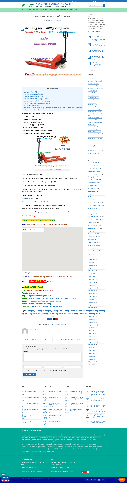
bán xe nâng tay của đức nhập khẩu (29, 437)
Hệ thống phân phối (73, 1)
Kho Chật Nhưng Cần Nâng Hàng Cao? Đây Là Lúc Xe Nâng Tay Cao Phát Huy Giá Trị (98, 38)
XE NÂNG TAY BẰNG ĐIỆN (95, 219)
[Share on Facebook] (48, 319)
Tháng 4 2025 (91, 305)
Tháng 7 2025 (91, 296)
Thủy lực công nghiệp (93, 174)
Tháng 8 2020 (91, 313)
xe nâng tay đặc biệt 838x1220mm (56, 448)
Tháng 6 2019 (91, 353)
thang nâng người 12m (36, 439)
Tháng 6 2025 (91, 299)
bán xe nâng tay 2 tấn (92, 99)
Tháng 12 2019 (92, 336)
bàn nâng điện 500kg (92, 90)
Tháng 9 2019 (91, 344)
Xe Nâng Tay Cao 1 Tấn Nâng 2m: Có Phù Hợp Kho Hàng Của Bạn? (97, 64)
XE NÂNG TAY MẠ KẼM (94, 208)
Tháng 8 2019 (91, 347)
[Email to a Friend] (54, 319)
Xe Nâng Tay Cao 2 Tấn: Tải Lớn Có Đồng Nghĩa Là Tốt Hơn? (98, 45)
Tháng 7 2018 (91, 364)
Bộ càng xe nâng (92, 185)
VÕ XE (89, 196)
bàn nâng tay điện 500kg (93, 85)
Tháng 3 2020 (91, 327)
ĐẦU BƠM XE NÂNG (93, 225)
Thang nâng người (92, 222)
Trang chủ (25, 9)
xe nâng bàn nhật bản (92, 106)
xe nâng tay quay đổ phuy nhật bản (40, 448)
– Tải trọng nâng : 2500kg (31, 92)
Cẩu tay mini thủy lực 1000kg (64, 437)
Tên (24, 364)
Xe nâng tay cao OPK (97, 446)
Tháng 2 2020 (91, 330)
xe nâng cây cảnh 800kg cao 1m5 (95, 117)
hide (56, 88)
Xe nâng (24, 198)
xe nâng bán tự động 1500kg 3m (95, 111)
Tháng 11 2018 (92, 362)
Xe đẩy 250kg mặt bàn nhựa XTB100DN (35, 339)
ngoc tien (59, 20)
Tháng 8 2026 (91, 259)
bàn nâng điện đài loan (92, 92)
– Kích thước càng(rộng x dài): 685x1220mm (36, 98)
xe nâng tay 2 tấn (91, 124)
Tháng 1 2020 (91, 333)
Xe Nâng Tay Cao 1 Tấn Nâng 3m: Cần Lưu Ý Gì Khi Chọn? (98, 52)
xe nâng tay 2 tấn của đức (93, 126)
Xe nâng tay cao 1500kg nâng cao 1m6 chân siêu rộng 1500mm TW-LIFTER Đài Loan (74, 446)
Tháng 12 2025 (92, 282)
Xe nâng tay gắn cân (93, 171)
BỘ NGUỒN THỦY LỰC (94, 150)
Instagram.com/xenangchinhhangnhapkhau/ (47, 306)
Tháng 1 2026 (91, 279)
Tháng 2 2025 (91, 310)
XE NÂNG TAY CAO (93, 245)
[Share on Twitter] (51, 319)
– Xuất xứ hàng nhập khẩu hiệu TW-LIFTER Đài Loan (38, 101)
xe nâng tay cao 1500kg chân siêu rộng (47, 446)
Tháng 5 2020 (91, 322)
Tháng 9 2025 (91, 290)
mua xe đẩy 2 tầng (85, 437)
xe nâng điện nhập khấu (81, 448)
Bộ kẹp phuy (91, 194)
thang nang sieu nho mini (95, 437)
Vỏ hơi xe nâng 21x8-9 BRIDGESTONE (88, 439)
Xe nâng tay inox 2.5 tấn (27, 448)
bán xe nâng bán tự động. (93, 97)
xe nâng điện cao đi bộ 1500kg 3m (95, 138)
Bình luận (25, 351)
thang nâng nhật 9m (60, 439)
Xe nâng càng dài (92, 191)
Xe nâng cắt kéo (92, 214)
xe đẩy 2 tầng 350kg (92, 448)
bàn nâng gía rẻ (91, 81)
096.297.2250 (36, 467)
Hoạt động (52, 9)
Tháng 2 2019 (91, 356)
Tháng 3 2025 (91, 307)
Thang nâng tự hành (93, 231)
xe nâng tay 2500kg (34, 311)
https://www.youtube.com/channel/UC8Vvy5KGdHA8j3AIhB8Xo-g (52, 298)
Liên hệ (84, 1)
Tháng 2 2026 (91, 276)
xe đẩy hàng (91, 239)
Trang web (66, 364)
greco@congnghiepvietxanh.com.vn (34, 471)
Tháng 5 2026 (91, 268)
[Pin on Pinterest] (56, 319)
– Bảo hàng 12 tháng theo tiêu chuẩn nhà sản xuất (37, 103)
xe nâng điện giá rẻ (92, 140)
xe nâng (98, 102)
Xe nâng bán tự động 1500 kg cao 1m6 (30, 444)
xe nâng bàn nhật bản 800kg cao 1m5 (96, 109)
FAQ (89, 1)
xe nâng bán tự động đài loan (45, 444)
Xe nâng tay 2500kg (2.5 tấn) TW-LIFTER (35, 91)
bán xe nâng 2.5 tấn (76, 314)
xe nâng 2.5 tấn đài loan (72, 311)
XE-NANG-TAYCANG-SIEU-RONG (95, 157)
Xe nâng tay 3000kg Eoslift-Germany (70, 339)
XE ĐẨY (90, 199)
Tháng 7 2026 (91, 262)
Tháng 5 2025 (91, 302)
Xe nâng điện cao (92, 177)
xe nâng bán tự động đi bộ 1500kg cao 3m (96, 114)
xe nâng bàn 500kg (92, 104)
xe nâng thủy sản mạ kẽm (70, 448)
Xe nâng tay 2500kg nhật (90, 444)
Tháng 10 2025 (92, 288)
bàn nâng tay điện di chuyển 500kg (95, 88)
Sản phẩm (39, 9)
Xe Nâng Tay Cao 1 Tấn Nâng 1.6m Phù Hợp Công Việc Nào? (97, 423)
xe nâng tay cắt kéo (93, 248)
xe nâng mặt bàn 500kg (93, 119)
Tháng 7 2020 (91, 316)
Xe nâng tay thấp (92, 233)
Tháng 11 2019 (92, 339)
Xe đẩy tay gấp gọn (92, 236)
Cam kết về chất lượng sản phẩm (30, 105)
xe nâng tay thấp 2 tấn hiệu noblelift (95, 133)
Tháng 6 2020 (91, 319)
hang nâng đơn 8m (76, 437)
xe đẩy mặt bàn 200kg (36, 451)
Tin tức (80, 1)
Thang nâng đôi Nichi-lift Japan (72, 439)
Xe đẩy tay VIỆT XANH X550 (48, 451)
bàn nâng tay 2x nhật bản (93, 83)
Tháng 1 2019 (91, 359)
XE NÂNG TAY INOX (93, 179)
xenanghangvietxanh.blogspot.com (38, 296)
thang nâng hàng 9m (26, 439)
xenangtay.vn (33, 293)
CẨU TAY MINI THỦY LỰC (94, 216)
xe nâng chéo (67, 444)
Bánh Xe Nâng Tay (92, 188)
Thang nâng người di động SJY (49, 439)
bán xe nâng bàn (91, 95)
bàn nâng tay (98, 81)
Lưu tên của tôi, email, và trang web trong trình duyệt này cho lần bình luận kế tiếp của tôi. (46, 370)
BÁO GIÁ (122, 479)
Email (45, 364)
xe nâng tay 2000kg (92, 129)
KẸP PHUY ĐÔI (92, 242)
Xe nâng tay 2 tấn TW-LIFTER (78, 444)
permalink (64, 324)
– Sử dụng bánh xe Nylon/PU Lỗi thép (34, 100)
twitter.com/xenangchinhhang (40, 304)
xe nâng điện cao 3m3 (92, 136)
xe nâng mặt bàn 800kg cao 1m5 (95, 122)
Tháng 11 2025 (92, 285)
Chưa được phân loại (93, 182)
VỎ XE (89, 211)
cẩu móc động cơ (53, 437)
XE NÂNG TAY (52, 14)
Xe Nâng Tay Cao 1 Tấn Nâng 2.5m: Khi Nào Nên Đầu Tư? (98, 58)
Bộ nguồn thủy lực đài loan (43, 437)
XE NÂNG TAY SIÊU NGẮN (95, 202)
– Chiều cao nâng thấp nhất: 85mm (33, 94)
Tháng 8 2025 (91, 293)
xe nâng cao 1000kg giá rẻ (57, 444)
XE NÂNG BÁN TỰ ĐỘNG (94, 205)
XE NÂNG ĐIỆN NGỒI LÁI (94, 168)
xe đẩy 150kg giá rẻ (26, 451)
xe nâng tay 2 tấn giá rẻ (52, 311)
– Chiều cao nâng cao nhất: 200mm (33, 96)
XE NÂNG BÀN (92, 153)
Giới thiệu (65, 1)
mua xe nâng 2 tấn (92, 102)
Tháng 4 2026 (91, 270)
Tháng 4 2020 (91, 325)
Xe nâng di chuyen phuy (94, 228)
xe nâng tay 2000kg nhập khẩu (94, 131)
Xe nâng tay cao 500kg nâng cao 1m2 (29, 446)
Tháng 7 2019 (91, 350)
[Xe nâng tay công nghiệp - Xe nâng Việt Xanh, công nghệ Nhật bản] (28, 5)
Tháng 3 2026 (91, 273)
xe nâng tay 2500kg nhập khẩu (54, 314)
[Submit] (104, 5)
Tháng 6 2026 (91, 265)
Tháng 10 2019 (92, 342)
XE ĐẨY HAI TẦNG (93, 162)
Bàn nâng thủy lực (92, 250)
